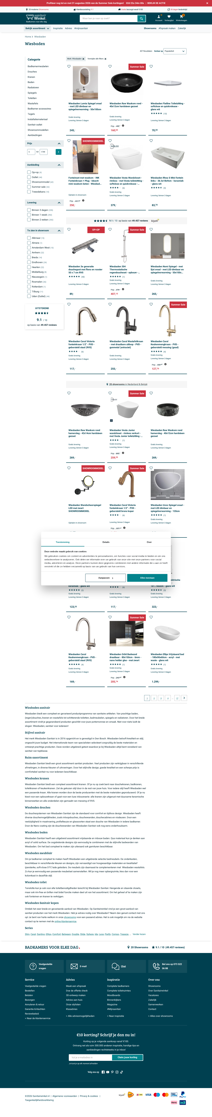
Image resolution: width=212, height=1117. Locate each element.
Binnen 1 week (42, 215)
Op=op (37, 172)
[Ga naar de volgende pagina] (184, 698)
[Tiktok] (121, 1072)
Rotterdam (39, 286)
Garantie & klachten (35, 1009)
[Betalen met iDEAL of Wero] (139, 1095)
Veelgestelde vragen (45, 966)
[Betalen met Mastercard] (165, 1095)
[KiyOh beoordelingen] (122, 1095)
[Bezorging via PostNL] (131, 1095)
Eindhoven (39, 262)
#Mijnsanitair (114, 1009)
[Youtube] (107, 1072)
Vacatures (153, 995)
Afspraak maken (167, 28)
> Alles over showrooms (160, 1016)
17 (177, 698)
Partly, (108, 934)
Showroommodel (43, 182)
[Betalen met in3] (183, 1102)
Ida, (96, 934)
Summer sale (41, 187)
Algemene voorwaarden (64, 1096)
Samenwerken (155, 1004)
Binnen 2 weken (42, 219)
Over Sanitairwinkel (158, 990)
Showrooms (150, 28)
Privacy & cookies (89, 1096)
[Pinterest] (112, 1072)
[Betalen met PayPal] (183, 1095)
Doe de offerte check (77, 990)
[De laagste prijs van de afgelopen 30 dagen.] (123, 125)
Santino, (41, 934)
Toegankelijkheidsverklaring (39, 1100)
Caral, (33, 934)
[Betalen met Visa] (148, 1095)
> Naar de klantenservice (37, 1018)
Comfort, (56, 934)
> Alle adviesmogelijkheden (80, 1016)
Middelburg (39, 272)
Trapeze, (124, 934)
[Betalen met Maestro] (157, 1095)
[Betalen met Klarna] (174, 1102)
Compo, (116, 934)
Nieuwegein (39, 277)
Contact (152, 1009)
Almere (37, 243)
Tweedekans (40, 192)
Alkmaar (38, 238)
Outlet (37, 177)
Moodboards (113, 995)
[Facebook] (103, 1072)
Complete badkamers (118, 986)
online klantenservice (65, 921)
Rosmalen (39, 282)
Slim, (27, 934)
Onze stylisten (73, 1004)
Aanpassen (104, 578)
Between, (66, 934)
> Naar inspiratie (115, 1016)
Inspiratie (58, 28)
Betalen (29, 995)
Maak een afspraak (76, 986)
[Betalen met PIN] (174, 1095)
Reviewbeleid (32, 1013)
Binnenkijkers (114, 1000)
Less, (101, 934)
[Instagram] (117, 1072)
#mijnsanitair (81, 28)
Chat (123, 966)
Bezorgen (30, 1000)
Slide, (83, 934)
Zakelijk (182, 28)
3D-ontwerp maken (76, 995)
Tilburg (37, 291)
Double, (76, 934)
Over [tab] (149, 542)
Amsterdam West (43, 247)
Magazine (112, 1004)
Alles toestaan (147, 578)
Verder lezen (139, 934)
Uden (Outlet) (41, 296)
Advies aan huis (74, 1000)
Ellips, (49, 934)
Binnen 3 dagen (42, 210)
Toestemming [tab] (63, 542)
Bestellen (30, 990)
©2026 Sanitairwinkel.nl (37, 1096)
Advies (68, 28)
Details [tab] (106, 542)
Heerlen (38, 267)
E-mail (83, 966)
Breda (37, 257)
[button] (69, 66)
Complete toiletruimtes (119, 990)
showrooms (70, 917)
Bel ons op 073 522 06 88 (172, 966)
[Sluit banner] (207, 3)
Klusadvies (71, 1009)
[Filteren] (58, 152)
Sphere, (90, 934)
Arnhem (38, 252)
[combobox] (109, 18)
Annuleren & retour (34, 1004)
